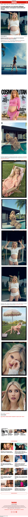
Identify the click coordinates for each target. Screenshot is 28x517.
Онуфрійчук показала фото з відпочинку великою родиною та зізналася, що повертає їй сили (20, 489)
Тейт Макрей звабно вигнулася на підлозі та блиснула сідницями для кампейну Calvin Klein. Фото (6, 489)
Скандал (5, 4)
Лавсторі (16, 4)
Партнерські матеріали (17, 509)
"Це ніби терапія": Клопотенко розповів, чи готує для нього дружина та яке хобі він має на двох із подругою (21, 465)
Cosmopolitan (7, 413)
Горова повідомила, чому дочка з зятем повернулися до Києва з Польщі (6, 477)
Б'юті (9, 4)
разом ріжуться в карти (19, 304)
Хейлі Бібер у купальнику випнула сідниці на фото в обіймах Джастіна (7, 452)
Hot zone (19, 4)
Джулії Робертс (7, 40)
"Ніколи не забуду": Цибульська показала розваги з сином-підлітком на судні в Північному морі (21, 452)
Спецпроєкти (22, 4)
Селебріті (2, 4)
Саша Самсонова (18, 41)
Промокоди (22, 509)
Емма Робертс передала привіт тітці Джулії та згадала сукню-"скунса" (12, 416)
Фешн (7, 4)
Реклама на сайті (6, 509)
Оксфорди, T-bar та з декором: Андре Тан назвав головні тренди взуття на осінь (21, 477)
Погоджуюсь (1, 516)
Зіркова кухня (12, 4)
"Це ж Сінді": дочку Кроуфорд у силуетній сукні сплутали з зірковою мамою (7, 464)
